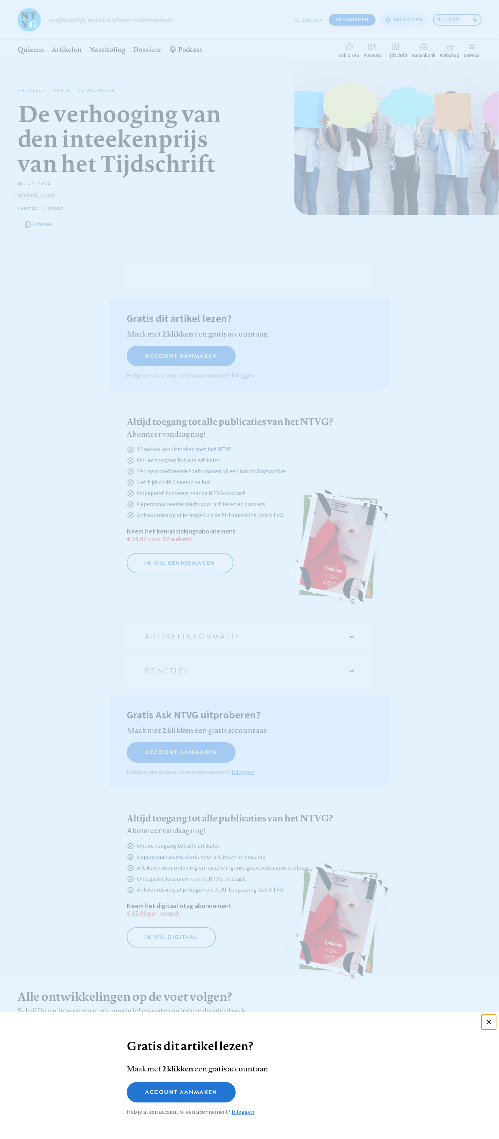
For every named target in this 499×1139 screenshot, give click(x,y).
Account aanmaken (181, 1092)
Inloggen (243, 1112)
